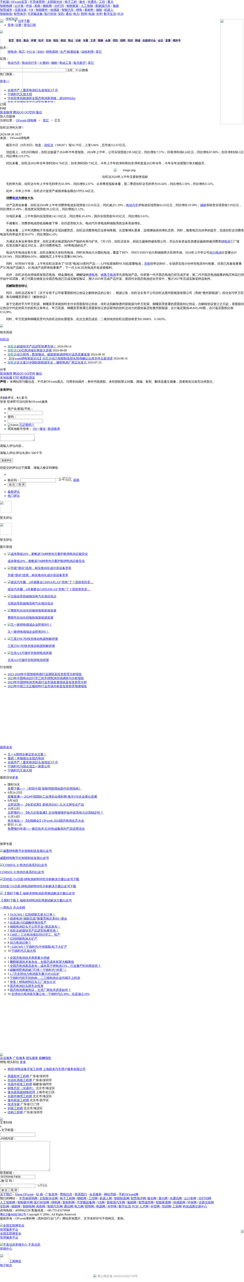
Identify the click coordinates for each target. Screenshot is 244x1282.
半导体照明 (37, 1)
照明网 (90, 1206)
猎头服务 (32, 1058)
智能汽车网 (55, 1206)
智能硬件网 (25, 1202)
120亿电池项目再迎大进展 (30, 350)
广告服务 (19, 1058)
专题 (85, 40)
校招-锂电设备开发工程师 (25, 1069)
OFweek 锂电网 (26, 120)
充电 (147, 263)
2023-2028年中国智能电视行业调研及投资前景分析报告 (45, 674)
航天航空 (80, 62)
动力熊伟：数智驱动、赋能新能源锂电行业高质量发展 (49, 354)
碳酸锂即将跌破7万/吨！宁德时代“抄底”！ (38, 969)
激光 (82, 1)
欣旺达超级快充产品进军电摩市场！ (32, 102)
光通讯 (92, 1)
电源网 (101, 1206)
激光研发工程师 (18, 1100)
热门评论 (14, 495)
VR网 (101, 1202)
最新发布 (6, 747)
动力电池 (215, 252)
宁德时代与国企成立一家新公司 (29, 766)
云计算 (19, 5)
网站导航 (110, 1194)
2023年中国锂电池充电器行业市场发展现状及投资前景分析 (47, 682)
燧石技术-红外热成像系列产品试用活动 (58, 828)
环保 (29, 5)
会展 (108, 40)
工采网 (176, 1206)
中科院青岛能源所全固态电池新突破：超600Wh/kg (41, 98)
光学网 (112, 1206)
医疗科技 (50, 13)
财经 (63, 40)
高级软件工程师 (18, 1076)
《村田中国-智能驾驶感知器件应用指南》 (54, 788)
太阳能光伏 (54, 1)
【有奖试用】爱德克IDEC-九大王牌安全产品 (54, 804)
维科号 (177, 40)
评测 (33, 40)
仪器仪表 (20, 9)
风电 (37, 5)
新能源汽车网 (116, 1202)
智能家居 (72, 5)
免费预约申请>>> (19, 828)
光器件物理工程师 (20, 1096)
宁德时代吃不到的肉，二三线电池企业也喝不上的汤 (45, 977)
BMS (40, 51)
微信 (42, 428)
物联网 (47, 5)
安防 (61, 13)
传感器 (54, 9)
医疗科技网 (41, 1202)
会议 (160, 40)
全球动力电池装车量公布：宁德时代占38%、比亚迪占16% (50, 994)
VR (31, 9)
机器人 (108, 9)
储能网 (15, 1206)
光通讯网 (176, 1198)
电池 (15, 198)
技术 (41, 40)
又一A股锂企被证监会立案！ (27, 754)
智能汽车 (68, 9)
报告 (56, 40)
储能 (99, 9)
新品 (26, 40)
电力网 (78, 1206)
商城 (137, 40)
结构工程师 (15, 1112)
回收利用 (87, 51)
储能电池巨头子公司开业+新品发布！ (35, 926)
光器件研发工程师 (20, 1084)
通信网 (68, 1206)
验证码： (14, 480)
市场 (48, 40)
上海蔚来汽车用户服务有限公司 (64, 1069)
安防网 (4, 1206)
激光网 (151, 1198)
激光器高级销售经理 (21, 1092)
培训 (130, 40)
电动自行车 (29, 62)
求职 (115, 40)
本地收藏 (6, 377)
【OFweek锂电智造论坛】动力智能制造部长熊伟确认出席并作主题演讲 (60, 358)
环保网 (192, 1202)
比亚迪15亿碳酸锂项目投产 (28, 922)
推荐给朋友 (27, 377)
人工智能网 (7, 1202)
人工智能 (87, 5)
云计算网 (190, 1198)
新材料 (89, 9)
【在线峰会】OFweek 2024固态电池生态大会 (54, 820)
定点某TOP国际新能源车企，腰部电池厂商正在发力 (47, 362)
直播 (168, 40)
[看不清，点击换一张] (64, 478)
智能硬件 (42, 9)
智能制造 (6, 13)
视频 (100, 40)
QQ (35, 428)
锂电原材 (52, 51)
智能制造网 (121, 1198)
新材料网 (69, 1202)
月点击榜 (19, 907)
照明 (84, 13)
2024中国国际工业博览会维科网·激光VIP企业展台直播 (60, 796)
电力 (76, 13)
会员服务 (95, 1194)
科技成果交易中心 (195, 1206)
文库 (93, 40)
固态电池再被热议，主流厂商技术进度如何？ (40, 990)
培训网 (166, 1206)
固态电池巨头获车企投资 (26, 986)
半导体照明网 (28, 1198)
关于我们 (6, 1194)
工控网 (93, 1198)
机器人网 (106, 1198)
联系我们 (81, 1194)
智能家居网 (163, 1202)
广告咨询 (51, 1194)
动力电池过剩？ (20, 942)
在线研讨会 (149, 40)
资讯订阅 (30, 25)
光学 (99, 13)
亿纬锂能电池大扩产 (23, 938)
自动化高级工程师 (20, 1080)
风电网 (40, 1206)
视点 (70, 40)
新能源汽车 (103, 5)
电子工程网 (67, 1198)
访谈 (78, 40)
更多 (15, 777)
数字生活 (110, 13)
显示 (110, 1)
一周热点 (6, 907)
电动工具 (65, 62)
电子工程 (71, 1)
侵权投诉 (12, 18)
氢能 (116, 5)
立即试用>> (15, 804)
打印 (16, 377)
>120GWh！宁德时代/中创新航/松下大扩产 (38, 946)
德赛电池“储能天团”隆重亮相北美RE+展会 (38, 918)
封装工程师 (15, 1108)
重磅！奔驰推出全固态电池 (26, 758)
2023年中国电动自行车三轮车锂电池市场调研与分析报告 (46, 678)
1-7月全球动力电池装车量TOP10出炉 (34, 973)
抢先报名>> (15, 820)
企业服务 (6, 1058)
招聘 (122, 40)
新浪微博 (54, 428)
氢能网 (131, 1202)
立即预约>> (15, 812)
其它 (99, 51)
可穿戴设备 (35, 13)
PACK (31, 51)
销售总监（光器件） (21, 1088)
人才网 (143, 1206)
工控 (102, 1)
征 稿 (39, 1194)
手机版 (4, 1)
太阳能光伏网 (48, 1198)
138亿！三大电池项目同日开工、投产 (35, 934)
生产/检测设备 (69, 51)
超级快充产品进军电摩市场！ (32, 346)
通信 (69, 13)
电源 (91, 13)
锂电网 (55, 1202)
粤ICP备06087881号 (13, 1214)
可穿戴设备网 (86, 1202)
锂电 (79, 9)
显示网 (163, 1198)
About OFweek (24, 1194)
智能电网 (6, 5)
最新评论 (14, 491)
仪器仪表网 (206, 1202)
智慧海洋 (20, 13)
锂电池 (225, 241)
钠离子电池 (108, 274)
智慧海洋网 (138, 1198)
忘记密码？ (27, 424)
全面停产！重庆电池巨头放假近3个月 (33, 90)
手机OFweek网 (128, 1194)
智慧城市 (6, 9)
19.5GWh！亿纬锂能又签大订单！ (32, 914)
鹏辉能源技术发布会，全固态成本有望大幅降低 (42, 961)
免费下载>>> (16, 788)
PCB (120, 13)
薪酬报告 (45, 1058)
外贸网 (155, 1206)
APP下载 (24, 21)
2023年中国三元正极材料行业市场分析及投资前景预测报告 (47, 686)
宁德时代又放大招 (20, 770)
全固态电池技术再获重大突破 (30, 957)
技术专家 (14, 1104)
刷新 (76, 480)
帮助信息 (66, 1194)
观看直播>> (15, 796)
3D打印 (59, 5)
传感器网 (179, 1202)
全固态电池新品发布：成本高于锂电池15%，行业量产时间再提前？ (55, 965)
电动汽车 (132, 205)
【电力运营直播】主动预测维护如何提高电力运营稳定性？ (63, 812)
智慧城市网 (146, 1202)
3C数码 (44, 62)
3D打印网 (204, 1198)
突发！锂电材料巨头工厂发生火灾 (33, 981)
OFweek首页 (19, 1)
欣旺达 (48, 145)
